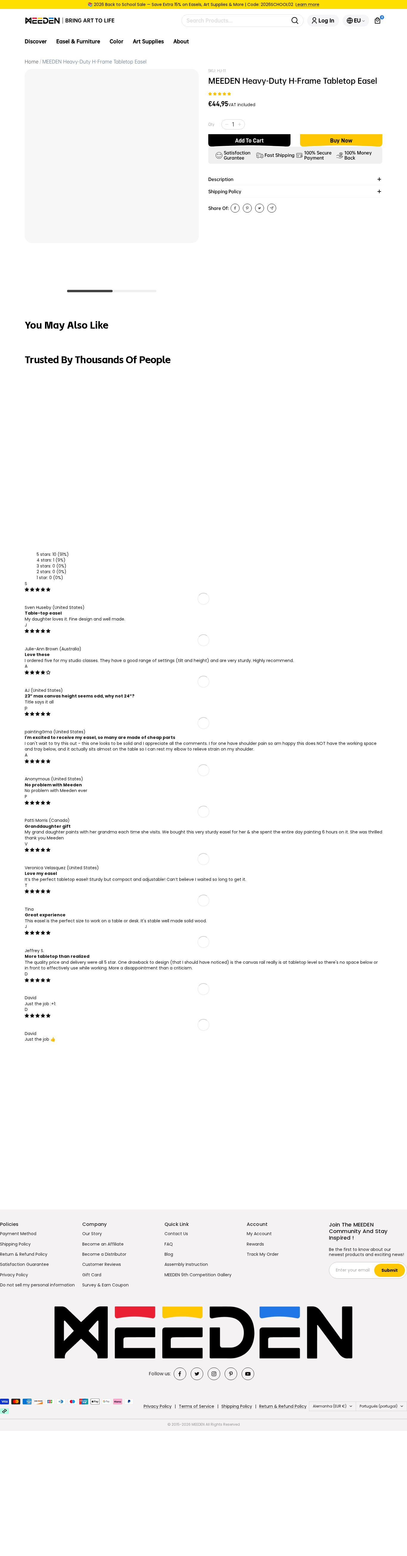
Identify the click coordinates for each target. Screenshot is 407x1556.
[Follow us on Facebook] (180, 1374)
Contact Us (176, 1234)
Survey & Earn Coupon (105, 1285)
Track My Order (263, 1254)
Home (31, 61)
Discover (36, 41)
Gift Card (91, 1275)
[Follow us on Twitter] (197, 1374)
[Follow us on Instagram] (214, 1374)
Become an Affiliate (103, 1244)
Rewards (255, 1244)
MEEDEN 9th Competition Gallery (198, 1275)
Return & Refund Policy (23, 1254)
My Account (259, 1234)
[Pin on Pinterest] (247, 208)
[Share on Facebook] (235, 208)
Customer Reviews (101, 1264)
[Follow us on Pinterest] (231, 1374)
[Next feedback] (384, 429)
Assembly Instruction (186, 1264)
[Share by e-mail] (271, 208)
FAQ (168, 1244)
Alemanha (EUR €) (330, 1406)
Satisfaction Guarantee (24, 1264)
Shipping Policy (15, 1244)
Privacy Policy (14, 1275)
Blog (168, 1254)
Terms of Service (196, 1406)
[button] (219, 94)
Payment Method (18, 1234)
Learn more (307, 4)
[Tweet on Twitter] (259, 208)
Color (116, 41)
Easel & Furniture (78, 41)
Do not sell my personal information (37, 1285)
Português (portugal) (378, 1406)
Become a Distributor (104, 1254)
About (181, 41)
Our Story (92, 1234)
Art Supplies (148, 41)
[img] (37, 590)
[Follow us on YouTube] (248, 1374)
